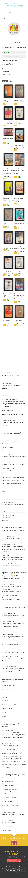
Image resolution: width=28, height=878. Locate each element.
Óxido (4, 223)
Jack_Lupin (4, 749)
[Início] (14, 5)
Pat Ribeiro (4, 420)
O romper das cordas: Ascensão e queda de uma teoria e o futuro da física (19, 296)
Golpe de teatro (18, 100)
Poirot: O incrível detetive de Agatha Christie (18, 198)
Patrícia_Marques (6, 730)
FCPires (3, 650)
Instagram (8, 872)
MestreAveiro (5, 438)
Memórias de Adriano (8, 271)
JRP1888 (4, 812)
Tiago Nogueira (5, 797)
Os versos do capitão (19, 271)
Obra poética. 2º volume (7, 294)
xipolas (3, 502)
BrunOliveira (4, 454)
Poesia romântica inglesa (18, 321)
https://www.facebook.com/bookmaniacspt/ (11, 72)
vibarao (3, 621)
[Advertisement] (14, 356)
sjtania (3, 555)
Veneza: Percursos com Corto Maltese (18, 144)
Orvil (3, 447)
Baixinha (4, 605)
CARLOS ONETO (5, 595)
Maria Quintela (5, 666)
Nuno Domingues (6, 630)
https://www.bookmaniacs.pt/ (8, 70)
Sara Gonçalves (5, 675)
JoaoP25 (4, 642)
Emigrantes (16, 122)
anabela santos (5, 393)
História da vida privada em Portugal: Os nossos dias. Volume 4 (19, 171)
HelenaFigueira (5, 712)
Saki (3, 570)
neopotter (4, 487)
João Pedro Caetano (6, 720)
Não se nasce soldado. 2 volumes (8, 138)
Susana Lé (4, 685)
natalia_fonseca (5, 399)
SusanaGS (4, 584)
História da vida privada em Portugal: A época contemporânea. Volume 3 (8, 172)
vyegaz (3, 429)
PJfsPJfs (3, 410)
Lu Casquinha (5, 475)
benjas (3, 536)
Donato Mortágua (6, 805)
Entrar (12, 377)
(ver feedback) (17, 56)
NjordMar (4, 743)
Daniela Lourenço (6, 704)
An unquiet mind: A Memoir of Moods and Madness (19, 248)
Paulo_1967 (4, 515)
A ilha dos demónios (19, 223)
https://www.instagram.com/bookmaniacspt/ (11, 75)
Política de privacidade (17, 873)
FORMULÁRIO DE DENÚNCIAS (18, 866)
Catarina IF (4, 508)
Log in (7, 12)
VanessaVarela (5, 772)
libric (3, 820)
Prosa (4, 100)
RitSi (3, 781)
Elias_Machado (5, 789)
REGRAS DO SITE (7, 866)
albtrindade (4, 462)
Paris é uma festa (7, 122)
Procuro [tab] (11, 81)
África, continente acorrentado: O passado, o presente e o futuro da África (8, 199)
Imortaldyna (4, 563)
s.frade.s (4, 613)
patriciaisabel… (5, 525)
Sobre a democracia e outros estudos (8, 321)
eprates (4, 826)
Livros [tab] (5, 81)
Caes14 (3, 468)
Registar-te (18, 377)
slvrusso (4, 544)
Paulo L (3, 383)
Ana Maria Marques (6, 495)
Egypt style (5, 246)
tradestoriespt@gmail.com (14, 870)
